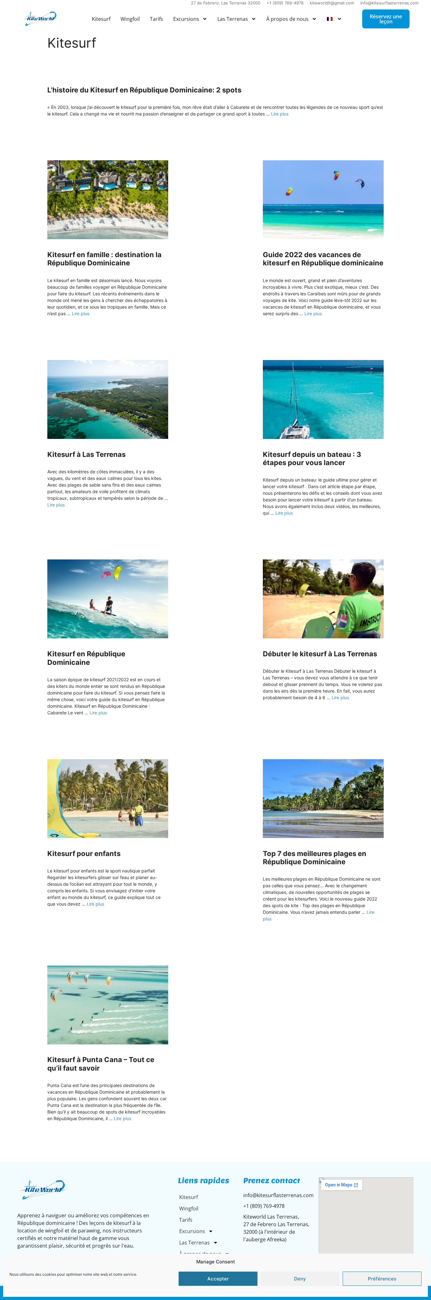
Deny (300, 1279)
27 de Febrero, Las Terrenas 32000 (225, 2)
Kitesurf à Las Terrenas (86, 454)
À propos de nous (287, 18)
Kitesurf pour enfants (84, 853)
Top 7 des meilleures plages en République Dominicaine (314, 857)
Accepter (218, 1279)
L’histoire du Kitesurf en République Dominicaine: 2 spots (144, 90)
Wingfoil (130, 18)
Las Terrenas (232, 18)
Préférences (382, 1279)
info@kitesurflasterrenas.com (389, 2)
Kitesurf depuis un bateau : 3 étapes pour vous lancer (312, 458)
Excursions (186, 18)
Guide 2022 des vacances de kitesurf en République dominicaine (323, 259)
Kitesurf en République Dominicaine (86, 658)
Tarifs (156, 18)
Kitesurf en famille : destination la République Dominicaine (104, 259)
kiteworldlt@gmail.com (332, 2)
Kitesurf (101, 18)
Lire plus (279, 113)
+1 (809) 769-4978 (285, 2)
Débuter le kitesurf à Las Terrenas (320, 654)
